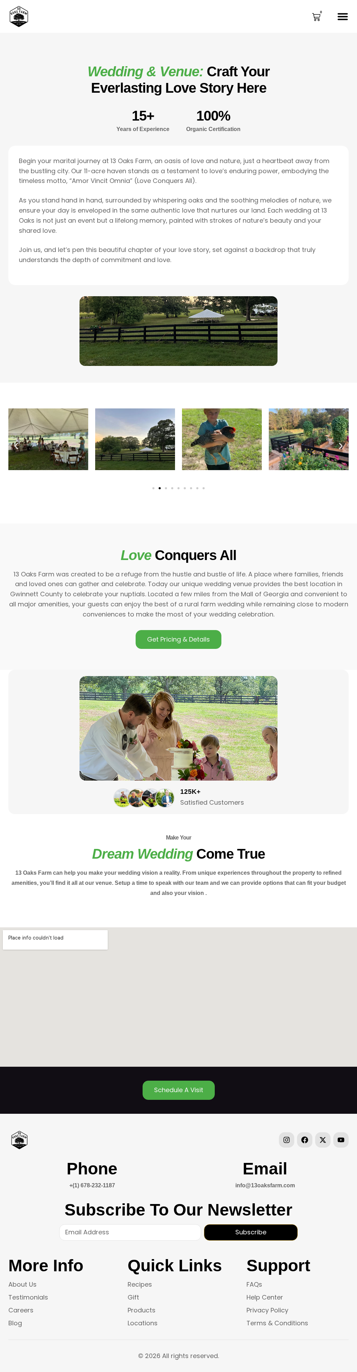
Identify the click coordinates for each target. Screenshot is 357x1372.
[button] (342, 16)
